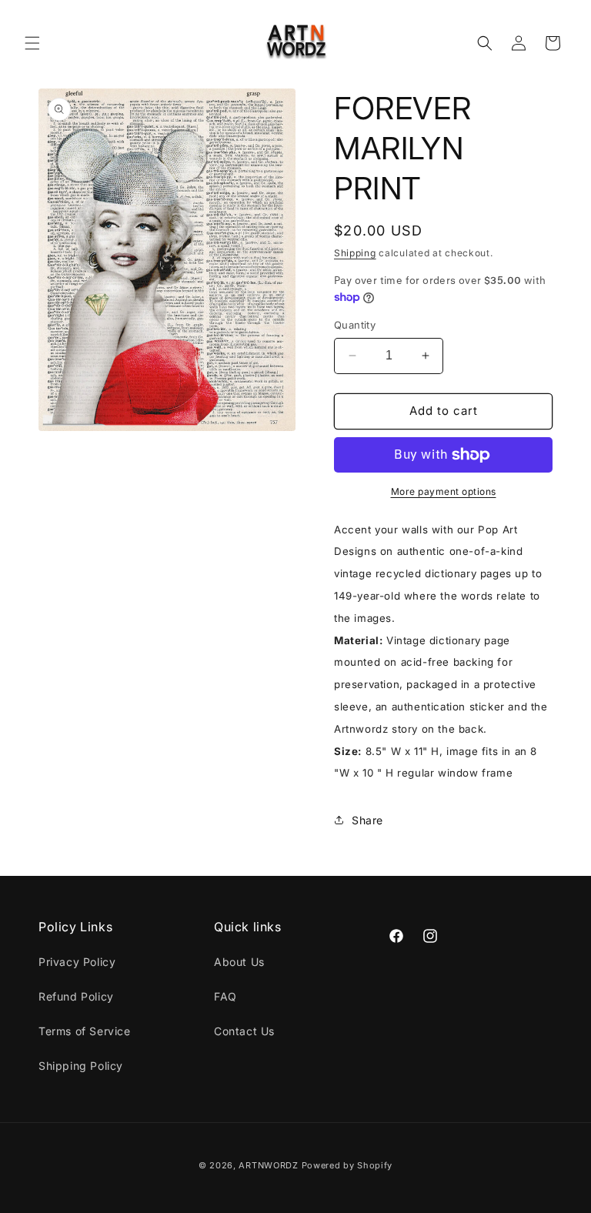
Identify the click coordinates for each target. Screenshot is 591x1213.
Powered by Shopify (347, 1165)
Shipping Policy (80, 1065)
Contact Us (244, 1031)
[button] (32, 43)
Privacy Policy (76, 961)
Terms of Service (84, 1031)
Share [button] (367, 820)
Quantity (355, 325)
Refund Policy (76, 996)
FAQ (225, 996)
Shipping (355, 253)
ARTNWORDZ (268, 1165)
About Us (239, 961)
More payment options (443, 491)
